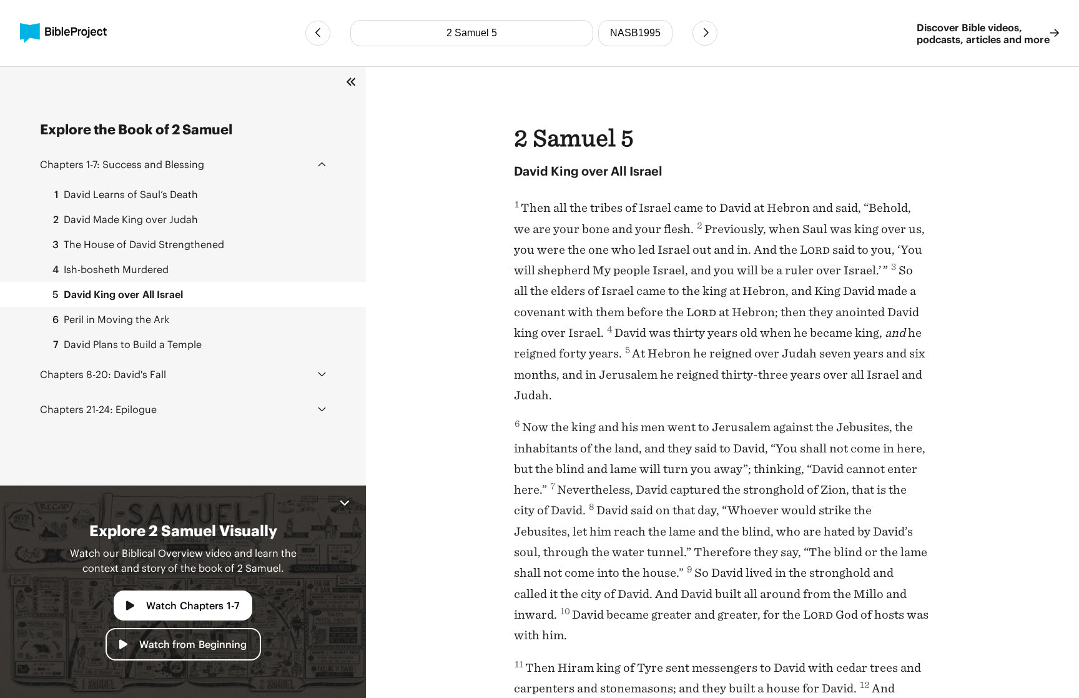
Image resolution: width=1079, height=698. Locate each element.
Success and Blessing (122, 164)
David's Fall (103, 374)
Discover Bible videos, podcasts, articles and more (983, 33)
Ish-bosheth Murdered (110, 269)
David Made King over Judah (125, 219)
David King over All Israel (117, 294)
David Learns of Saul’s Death (126, 194)
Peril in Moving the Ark (110, 319)
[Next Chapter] (704, 33)
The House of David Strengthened (138, 244)
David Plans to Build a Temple (127, 344)
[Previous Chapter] (317, 33)
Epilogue (98, 409)
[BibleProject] (63, 33)
